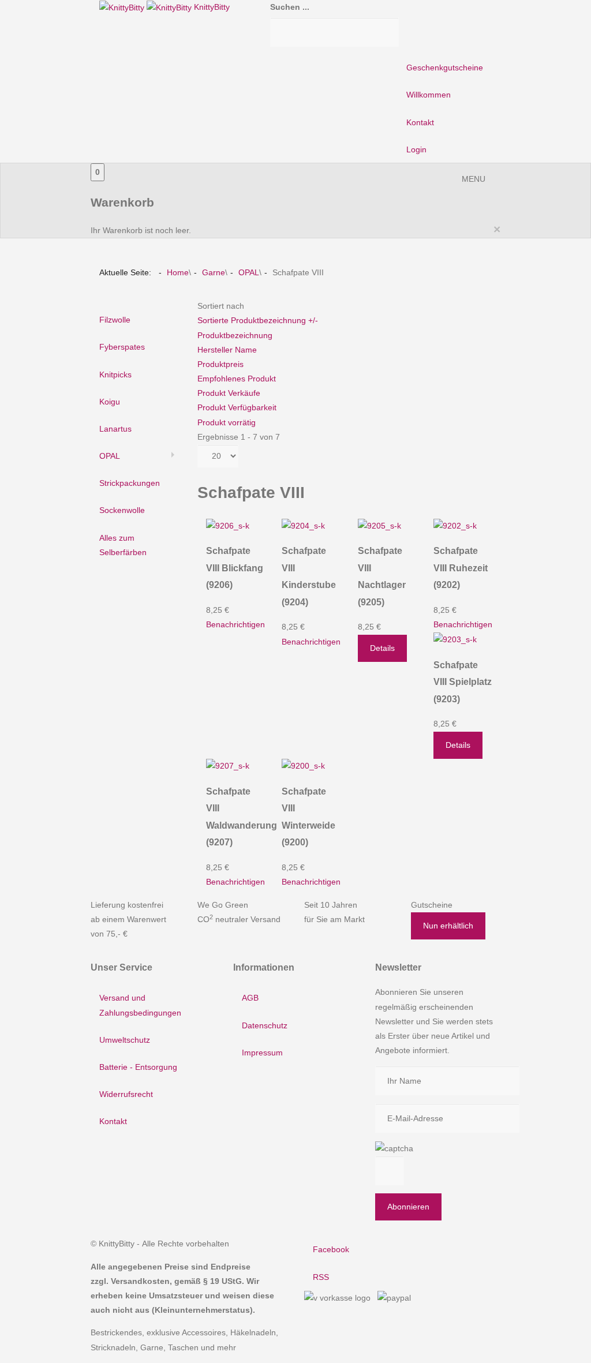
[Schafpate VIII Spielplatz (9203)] (455, 638)
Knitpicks (115, 374)
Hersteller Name (227, 349)
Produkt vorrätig (226, 422)
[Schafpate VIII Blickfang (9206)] (227, 525)
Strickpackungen (129, 483)
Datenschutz (264, 1025)
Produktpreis (220, 364)
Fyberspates (122, 346)
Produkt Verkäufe (228, 393)
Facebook (331, 1249)
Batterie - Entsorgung (138, 1067)
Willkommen (428, 94)
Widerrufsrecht (126, 1094)
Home (178, 272)
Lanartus (115, 428)
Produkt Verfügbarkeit (236, 407)
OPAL (248, 272)
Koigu (109, 401)
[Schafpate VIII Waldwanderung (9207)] (227, 765)
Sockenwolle (122, 510)
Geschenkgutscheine (444, 67)
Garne (213, 272)
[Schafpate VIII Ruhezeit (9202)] (455, 525)
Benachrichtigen (235, 624)
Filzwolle (114, 319)
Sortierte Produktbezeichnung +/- (257, 320)
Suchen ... (289, 7)
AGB (250, 997)
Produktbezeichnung (234, 335)
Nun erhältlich (448, 925)
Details (382, 648)
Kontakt (420, 122)
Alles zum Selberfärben (123, 545)
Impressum (262, 1052)
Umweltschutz (124, 1039)
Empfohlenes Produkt (236, 378)
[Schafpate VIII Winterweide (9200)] (303, 765)
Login (416, 149)
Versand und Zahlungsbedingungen (140, 1005)
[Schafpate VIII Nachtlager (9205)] (379, 525)
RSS (321, 1277)
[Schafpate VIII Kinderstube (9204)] (303, 525)
